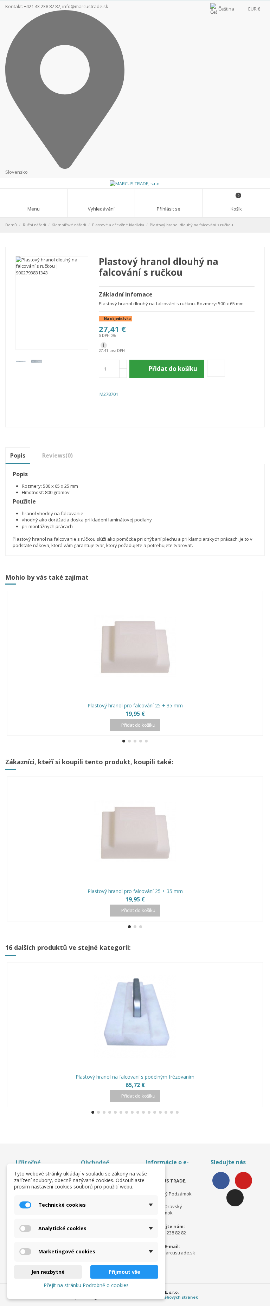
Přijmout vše (124, 1271)
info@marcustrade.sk (85, 6)
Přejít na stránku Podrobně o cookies (86, 1285)
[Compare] (131, 697)
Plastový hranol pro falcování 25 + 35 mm (135, 705)
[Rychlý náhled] (139, 697)
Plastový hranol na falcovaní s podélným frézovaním (135, 1076)
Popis (17, 455)
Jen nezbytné (48, 1271)
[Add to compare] (216, 368)
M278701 (108, 394)
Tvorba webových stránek (172, 1297)
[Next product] (262, 224)
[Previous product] (255, 224)
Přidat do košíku (172, 369)
